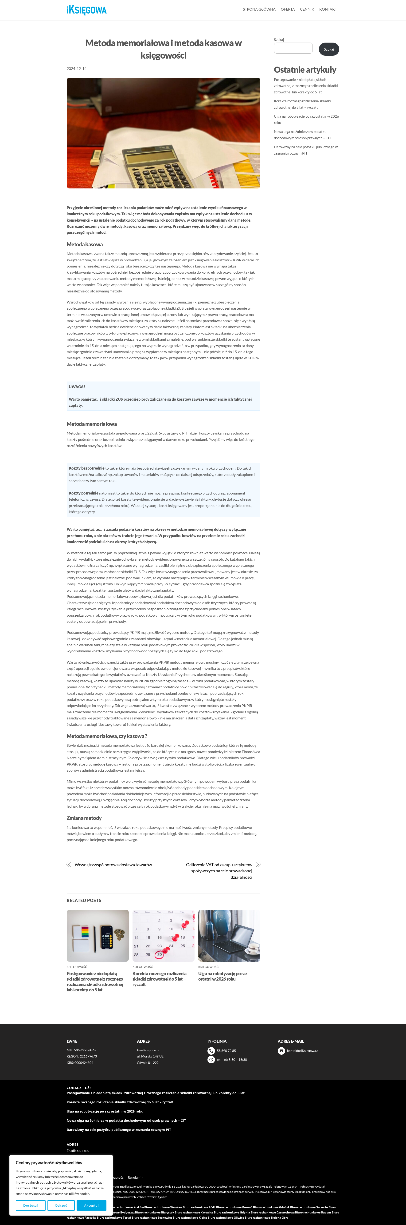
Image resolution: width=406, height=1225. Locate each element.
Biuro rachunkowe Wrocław (163, 1207)
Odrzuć (61, 1205)
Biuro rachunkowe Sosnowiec (152, 1218)
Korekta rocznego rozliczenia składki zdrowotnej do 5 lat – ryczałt (160, 979)
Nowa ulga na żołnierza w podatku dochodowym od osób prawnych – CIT (126, 1120)
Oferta (288, 9)
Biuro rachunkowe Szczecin (309, 1207)
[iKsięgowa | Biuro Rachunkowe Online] (87, 10)
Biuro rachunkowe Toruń (114, 1218)
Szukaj (279, 39)
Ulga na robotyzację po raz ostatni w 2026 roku (222, 976)
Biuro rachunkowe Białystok (154, 1212)
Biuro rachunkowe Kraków (125, 1207)
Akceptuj (91, 1205)
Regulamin (135, 1177)
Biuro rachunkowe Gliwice (226, 1218)
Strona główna (259, 9)
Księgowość (77, 967)
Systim (163, 1197)
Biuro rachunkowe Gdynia (232, 1212)
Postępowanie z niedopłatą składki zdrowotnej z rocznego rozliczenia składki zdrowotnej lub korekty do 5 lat (95, 981)
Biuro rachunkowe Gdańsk (271, 1207)
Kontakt (328, 9)
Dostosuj (30, 1205)
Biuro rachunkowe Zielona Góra (266, 1218)
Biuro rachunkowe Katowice (194, 1212)
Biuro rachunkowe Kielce (190, 1218)
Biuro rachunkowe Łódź (199, 1207)
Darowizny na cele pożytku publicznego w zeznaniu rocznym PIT (119, 1130)
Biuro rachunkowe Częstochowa (272, 1212)
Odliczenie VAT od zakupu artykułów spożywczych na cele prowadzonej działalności (219, 871)
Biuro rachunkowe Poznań (234, 1207)
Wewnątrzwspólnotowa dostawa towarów (113, 864)
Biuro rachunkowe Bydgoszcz (114, 1212)
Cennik (307, 9)
